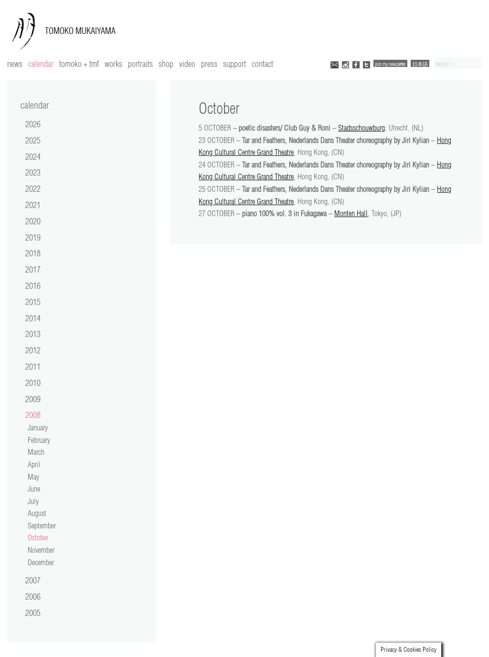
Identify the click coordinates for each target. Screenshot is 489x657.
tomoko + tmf (79, 63)
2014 (33, 318)
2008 (33, 414)
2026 (33, 124)
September (42, 525)
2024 (33, 156)
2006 (33, 596)
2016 (33, 285)
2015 (33, 301)
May (33, 477)
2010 (33, 382)
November (41, 550)
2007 (33, 580)
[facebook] (356, 63)
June (34, 488)
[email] (334, 63)
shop (166, 63)
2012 (33, 350)
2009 (33, 399)
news (14, 63)
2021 (33, 204)
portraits (140, 63)
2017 (33, 269)
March (36, 452)
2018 (33, 253)
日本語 (420, 64)
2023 (33, 172)
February (39, 440)
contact (262, 63)
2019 (33, 237)
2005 (33, 612)
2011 (33, 366)
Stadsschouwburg (361, 127)
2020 (33, 221)
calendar (40, 63)
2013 (33, 333)
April (34, 464)
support (234, 63)
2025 (33, 140)
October (38, 537)
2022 (33, 188)
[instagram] (345, 63)
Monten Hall (351, 213)
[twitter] (366, 63)
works (113, 63)
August (37, 513)
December (41, 562)
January (38, 427)
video (187, 63)
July (33, 501)
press (209, 63)
